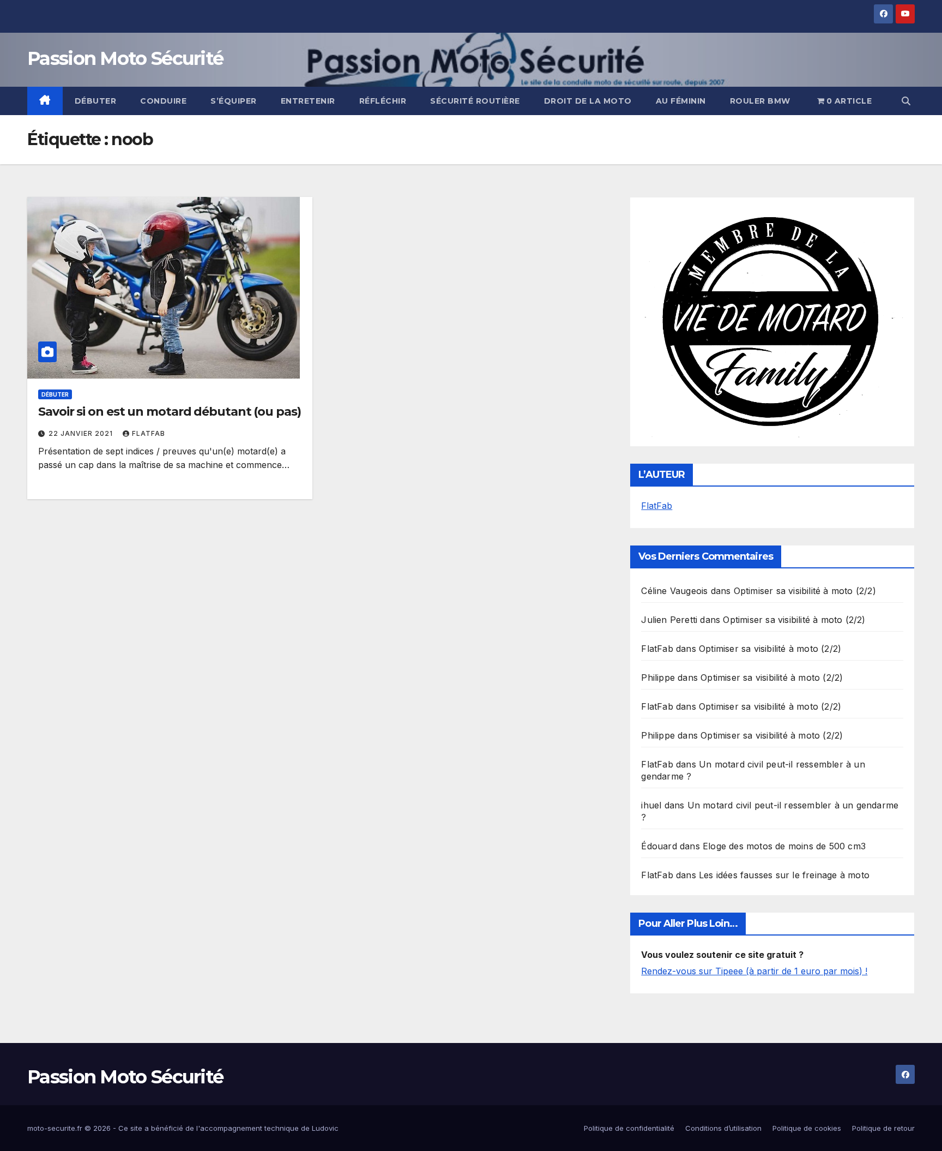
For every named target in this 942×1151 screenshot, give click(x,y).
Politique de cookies (806, 1128)
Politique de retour (883, 1128)
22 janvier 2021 (82, 433)
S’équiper (233, 101)
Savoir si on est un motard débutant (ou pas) (169, 411)
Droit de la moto (588, 101)
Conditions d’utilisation (723, 1128)
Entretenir (308, 101)
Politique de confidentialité (629, 1128)
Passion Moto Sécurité (125, 58)
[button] (906, 100)
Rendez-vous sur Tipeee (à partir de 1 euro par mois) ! (754, 971)
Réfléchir (383, 101)
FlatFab (148, 433)
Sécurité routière (475, 101)
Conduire (163, 101)
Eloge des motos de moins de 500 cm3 (784, 846)
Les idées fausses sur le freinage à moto (784, 875)
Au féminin (681, 101)
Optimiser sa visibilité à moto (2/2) (805, 590)
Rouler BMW (760, 101)
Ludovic (325, 1128)
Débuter (96, 101)
